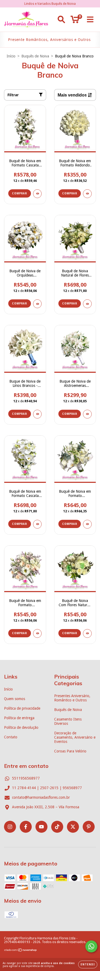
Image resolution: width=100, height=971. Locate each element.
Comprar (69, 193)
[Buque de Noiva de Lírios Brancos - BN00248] (37, 414)
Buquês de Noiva (35, 56)
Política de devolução (21, 727)
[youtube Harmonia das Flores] (41, 827)
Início (11, 56)
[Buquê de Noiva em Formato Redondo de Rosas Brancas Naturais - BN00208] (87, 193)
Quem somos (14, 699)
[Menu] (90, 19)
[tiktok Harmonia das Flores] (57, 827)
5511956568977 (26, 778)
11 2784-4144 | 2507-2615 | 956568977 (47, 788)
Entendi (88, 964)
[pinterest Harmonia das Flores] (89, 827)
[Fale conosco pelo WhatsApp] (91, 946)
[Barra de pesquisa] (61, 19)
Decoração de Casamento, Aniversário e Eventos (74, 737)
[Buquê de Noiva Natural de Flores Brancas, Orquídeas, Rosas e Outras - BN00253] (87, 303)
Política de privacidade (22, 708)
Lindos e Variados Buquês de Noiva (50, 4)
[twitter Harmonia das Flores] (73, 827)
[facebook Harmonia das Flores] (26, 827)
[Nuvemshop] (20, 951)
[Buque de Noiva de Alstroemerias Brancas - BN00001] (87, 414)
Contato (10, 737)
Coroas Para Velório (70, 751)
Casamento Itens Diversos (68, 721)
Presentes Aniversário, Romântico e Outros (72, 698)
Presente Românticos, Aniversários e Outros (49, 39)
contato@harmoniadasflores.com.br (41, 797)
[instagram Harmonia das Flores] (10, 827)
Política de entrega (19, 718)
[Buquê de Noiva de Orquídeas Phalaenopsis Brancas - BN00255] (37, 303)
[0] (74, 21)
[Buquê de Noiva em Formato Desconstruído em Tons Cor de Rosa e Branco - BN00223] (37, 633)
